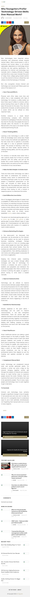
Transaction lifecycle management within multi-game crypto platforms (19, 533)
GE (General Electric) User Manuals (10, 553)
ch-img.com (20, 594)
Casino (2, 6)
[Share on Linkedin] (13, 22)
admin (14, 480)
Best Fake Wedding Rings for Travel (11, 545)
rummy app (6, 219)
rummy (10, 213)
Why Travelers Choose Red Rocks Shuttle (10, 562)
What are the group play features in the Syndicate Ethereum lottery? (19, 511)
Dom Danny (9, 18)
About (19, 589)
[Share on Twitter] (5, 22)
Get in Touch (12, 589)
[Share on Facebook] (2, 22)
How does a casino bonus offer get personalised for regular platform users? (19, 465)
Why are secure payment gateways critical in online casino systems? (19, 476)
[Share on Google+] (7, 22)
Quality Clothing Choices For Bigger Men (10, 579)
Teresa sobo (16, 468)
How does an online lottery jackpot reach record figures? (19, 486)
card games (19, 219)
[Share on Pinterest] (10, 22)
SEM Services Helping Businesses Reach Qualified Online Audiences (10, 571)
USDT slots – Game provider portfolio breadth (19, 521)
